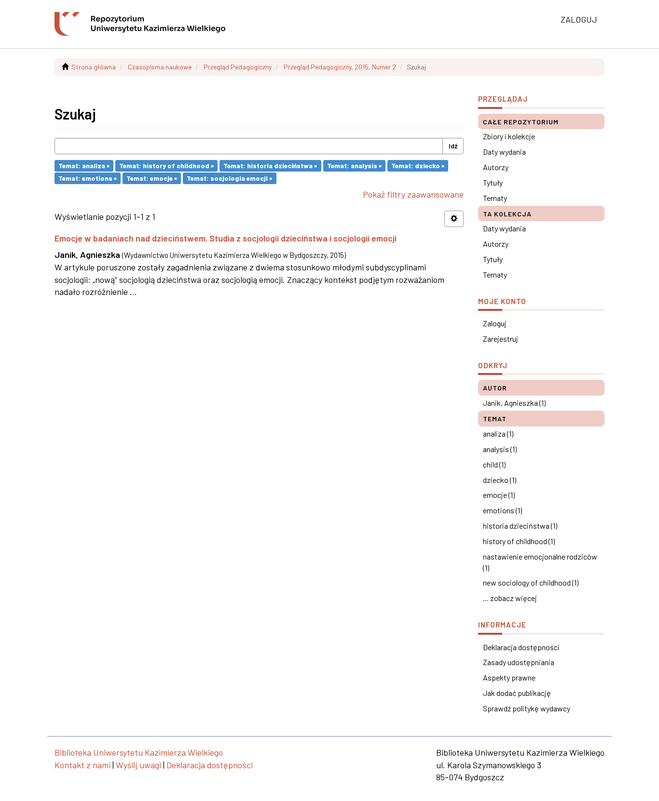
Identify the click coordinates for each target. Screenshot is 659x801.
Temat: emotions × (87, 178)
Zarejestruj (500, 338)
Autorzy (495, 167)
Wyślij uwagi (138, 765)
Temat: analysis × (354, 165)
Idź (453, 146)
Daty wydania (504, 151)
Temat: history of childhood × (166, 165)
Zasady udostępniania (518, 662)
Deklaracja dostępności (521, 647)
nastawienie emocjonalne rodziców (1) (540, 562)
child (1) (494, 464)
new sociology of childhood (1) (530, 582)
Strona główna (93, 67)
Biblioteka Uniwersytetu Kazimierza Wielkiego (139, 752)
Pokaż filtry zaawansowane (413, 194)
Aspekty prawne (509, 677)
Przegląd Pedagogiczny (238, 67)
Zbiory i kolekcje (509, 136)
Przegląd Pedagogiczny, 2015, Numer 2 (340, 67)
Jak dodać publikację (517, 692)
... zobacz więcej (510, 597)
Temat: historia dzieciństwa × (270, 165)
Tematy (495, 197)
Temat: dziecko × (417, 165)
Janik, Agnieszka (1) (514, 402)
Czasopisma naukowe (160, 67)
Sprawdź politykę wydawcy (526, 708)
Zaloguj (495, 323)
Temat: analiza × (84, 165)
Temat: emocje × (151, 178)
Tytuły (493, 182)
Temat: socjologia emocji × (229, 178)
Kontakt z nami (82, 765)
